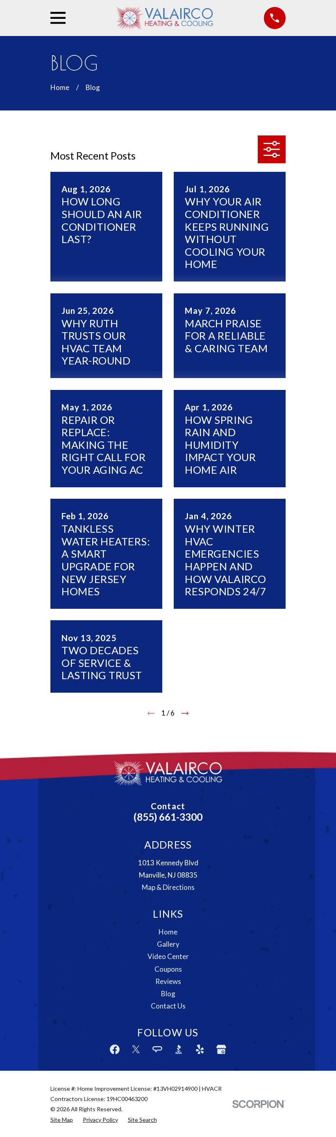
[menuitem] (61, 1119)
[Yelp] (200, 1049)
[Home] (164, 18)
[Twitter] (136, 1049)
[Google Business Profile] (221, 1049)
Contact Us (168, 1006)
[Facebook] (115, 1049)
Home (168, 932)
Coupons (168, 969)
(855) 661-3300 (168, 817)
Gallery (168, 944)
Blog (168, 993)
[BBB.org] (179, 1049)
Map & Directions (168, 887)
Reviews (168, 981)
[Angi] (157, 1049)
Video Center (168, 956)
